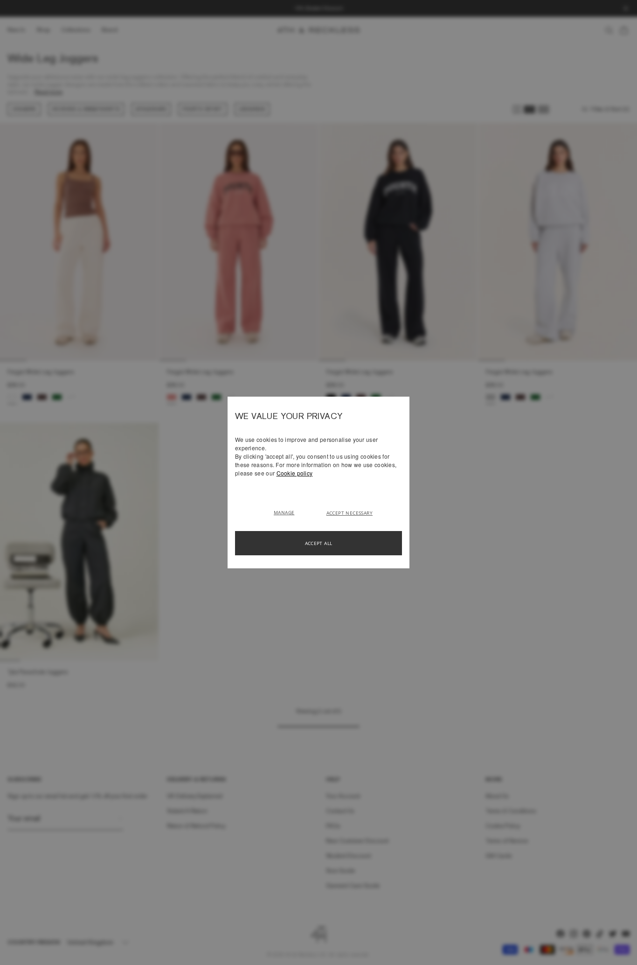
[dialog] (318, 482)
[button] (287, 512)
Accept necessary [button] (349, 513)
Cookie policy (295, 473)
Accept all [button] (318, 543)
